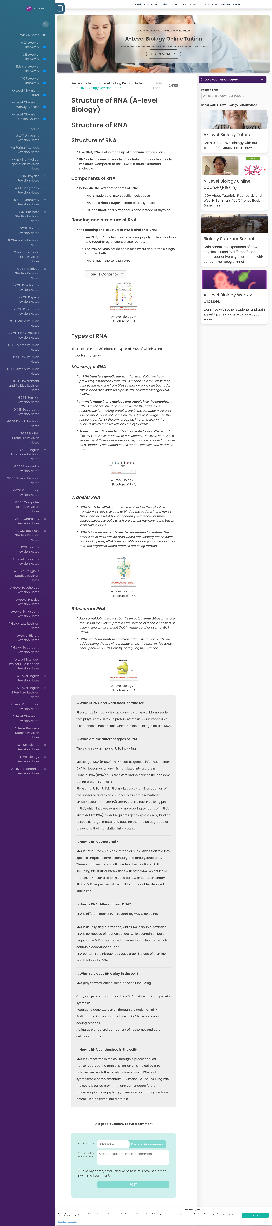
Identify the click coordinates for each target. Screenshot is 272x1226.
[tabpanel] (163, 44)
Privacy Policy (72, 1222)
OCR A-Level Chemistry (30, 80)
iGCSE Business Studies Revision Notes (27, 216)
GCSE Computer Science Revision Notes (26, 506)
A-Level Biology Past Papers (223, 96)
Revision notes (28, 35)
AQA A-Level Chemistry (30, 44)
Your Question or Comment (86, 1155)
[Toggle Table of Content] (121, 273)
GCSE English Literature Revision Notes (25, 437)
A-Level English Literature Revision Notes (25, 692)
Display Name (86, 1143)
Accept (255, 1215)
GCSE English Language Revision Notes (25, 454)
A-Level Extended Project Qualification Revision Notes (24, 664)
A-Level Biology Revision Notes (123, 83)
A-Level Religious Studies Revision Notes (26, 575)
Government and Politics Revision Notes (26, 256)
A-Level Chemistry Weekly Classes (25, 104)
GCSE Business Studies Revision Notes (27, 535)
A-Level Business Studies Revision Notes (26, 732)
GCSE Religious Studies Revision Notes (27, 273)
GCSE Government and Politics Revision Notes (24, 385)
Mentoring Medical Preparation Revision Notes (24, 164)
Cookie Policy (62, 1222)
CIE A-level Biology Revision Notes (96, 88)
